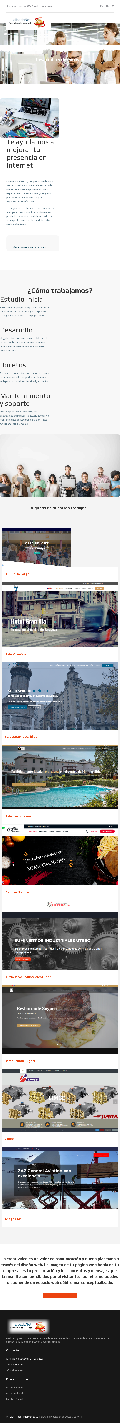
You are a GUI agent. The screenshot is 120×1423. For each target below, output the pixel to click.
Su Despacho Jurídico (21, 736)
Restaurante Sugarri (20, 1061)
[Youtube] (107, 6)
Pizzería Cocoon (17, 892)
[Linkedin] (113, 6)
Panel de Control (14, 1398)
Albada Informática (15, 1387)
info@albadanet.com (41, 6)
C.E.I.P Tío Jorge (17, 574)
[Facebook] (101, 6)
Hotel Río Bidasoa (18, 816)
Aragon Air (13, 1219)
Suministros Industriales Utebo (28, 977)
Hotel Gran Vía (15, 654)
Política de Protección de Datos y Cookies (60, 1416)
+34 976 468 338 (17, 6)
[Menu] (109, 18)
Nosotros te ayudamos (60, 1295)
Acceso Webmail (14, 1393)
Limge (9, 1139)
